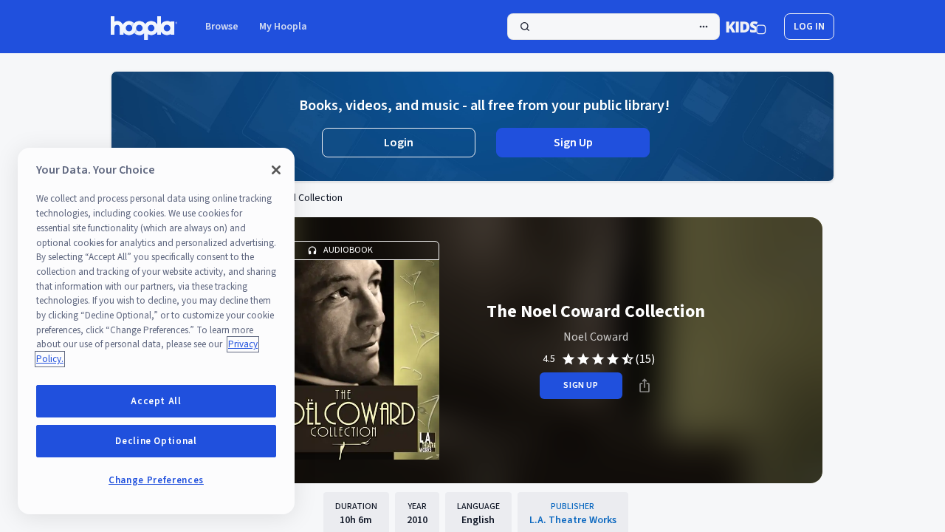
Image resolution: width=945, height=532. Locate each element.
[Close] (276, 170)
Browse (221, 26)
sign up (580, 385)
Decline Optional (156, 441)
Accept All (156, 401)
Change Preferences (156, 480)
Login (398, 142)
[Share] (644, 385)
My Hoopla (283, 26)
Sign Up (573, 142)
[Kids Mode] (746, 26)
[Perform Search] (613, 26)
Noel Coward (595, 337)
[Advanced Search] (703, 27)
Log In (809, 26)
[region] (156, 331)
